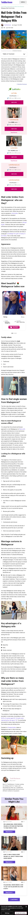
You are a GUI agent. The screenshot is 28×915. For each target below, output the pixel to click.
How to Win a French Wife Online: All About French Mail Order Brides (13, 856)
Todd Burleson (7, 25)
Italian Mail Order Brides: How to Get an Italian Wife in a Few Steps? (13, 886)
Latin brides (14, 213)
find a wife (22, 429)
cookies (10, 906)
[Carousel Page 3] (15, 333)
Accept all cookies (21, 913)
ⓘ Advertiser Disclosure (16, 50)
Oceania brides (12, 727)
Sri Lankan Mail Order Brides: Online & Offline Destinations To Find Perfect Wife (13, 826)
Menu (23, 2)
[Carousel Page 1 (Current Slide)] (12, 333)
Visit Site (14, 102)
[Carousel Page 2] (14, 333)
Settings (7, 913)
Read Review (14, 132)
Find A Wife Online (5, 6)
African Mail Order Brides (17, 6)
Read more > (9, 831)
